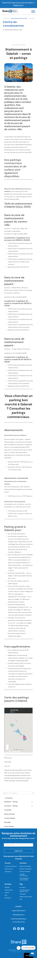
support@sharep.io (18, 911)
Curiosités (23, 894)
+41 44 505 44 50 (18, 922)
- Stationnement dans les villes (18, 18)
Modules (7, 887)
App (6, 895)
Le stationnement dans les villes (25, 890)
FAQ (21, 899)
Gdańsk (23, 45)
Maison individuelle (25, 866)
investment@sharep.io (18, 919)
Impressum (8, 871)
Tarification (8, 898)
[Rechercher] (33, 793)
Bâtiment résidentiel (25, 869)
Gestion (7, 892)
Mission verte (9, 869)
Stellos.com (17, 5)
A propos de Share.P (11, 866)
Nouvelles (22, 887)
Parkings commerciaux (24, 874)
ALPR (24, 951)
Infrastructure (9, 890)
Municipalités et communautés (24, 879)
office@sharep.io (18, 915)
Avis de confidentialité (21, 950)
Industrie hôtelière (25, 871)
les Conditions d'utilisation (20, 951)
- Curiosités (6, 18)
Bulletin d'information (26, 896)
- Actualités (31, 18)
